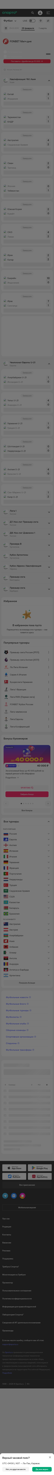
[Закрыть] (50, 1457)
